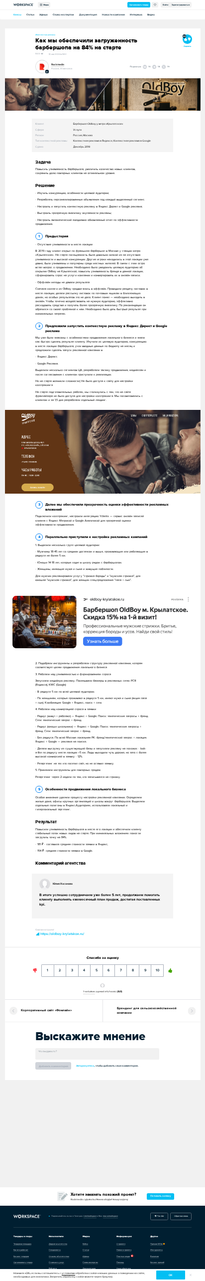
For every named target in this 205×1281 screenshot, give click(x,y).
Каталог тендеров (21, 1256)
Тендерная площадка (22, 1244)
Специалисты (55, 1250)
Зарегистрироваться (181, 4)
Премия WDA (156, 1244)
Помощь (120, 1262)
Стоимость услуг (56, 1262)
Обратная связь (181, 1216)
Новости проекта (123, 1250)
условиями (68, 1273)
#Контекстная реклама (45, 34)
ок (170, 1275)
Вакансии (154, 1256)
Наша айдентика (123, 1268)
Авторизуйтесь (85, 1066)
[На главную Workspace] (27, 1216)
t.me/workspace (90, 1216)
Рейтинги (53, 1268)
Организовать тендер (138, 4)
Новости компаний (113, 14)
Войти (165, 4)
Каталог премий (157, 1262)
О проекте (120, 1244)
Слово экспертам (63, 14)
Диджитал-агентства (58, 1244)
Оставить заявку (160, 1196)
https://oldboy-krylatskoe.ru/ (61, 934)
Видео (151, 14)
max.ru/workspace (110, 1216)
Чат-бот (160, 1216)
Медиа (45, 4)
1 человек (89, 991)
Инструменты (156, 1250)
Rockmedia (57, 64)
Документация (88, 14)
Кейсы (17, 14)
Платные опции (123, 1256)
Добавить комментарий (53, 1066)
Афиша (43, 14)
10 (157, 968)
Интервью (136, 14)
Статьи (30, 14)
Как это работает (20, 1250)
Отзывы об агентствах (59, 1256)
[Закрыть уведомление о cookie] (190, 1275)
